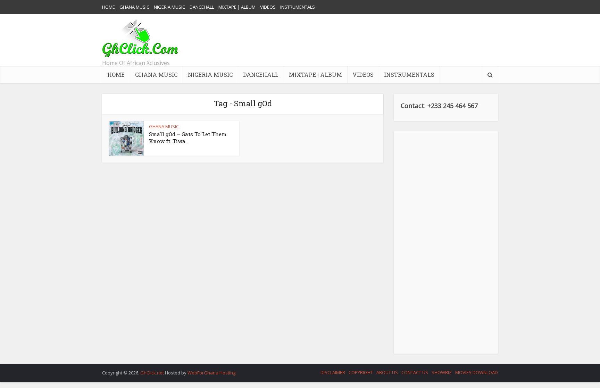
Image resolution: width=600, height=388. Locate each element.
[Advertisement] (371, 40)
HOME (108, 7)
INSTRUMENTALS (297, 7)
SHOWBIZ (442, 372)
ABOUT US (387, 372)
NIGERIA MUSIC (169, 7)
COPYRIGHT (361, 372)
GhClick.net (152, 373)
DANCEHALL (202, 7)
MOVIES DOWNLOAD (476, 372)
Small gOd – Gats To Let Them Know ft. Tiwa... (187, 138)
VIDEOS (268, 7)
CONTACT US (414, 372)
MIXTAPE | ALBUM (237, 7)
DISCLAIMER (332, 372)
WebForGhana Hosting (211, 373)
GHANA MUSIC (134, 7)
